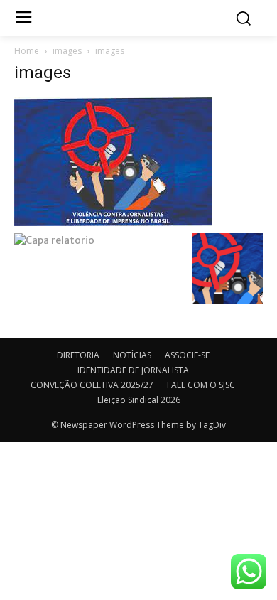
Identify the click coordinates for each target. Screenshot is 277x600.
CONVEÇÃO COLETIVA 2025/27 (92, 385)
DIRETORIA (78, 355)
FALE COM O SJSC (201, 385)
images (67, 51)
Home (26, 51)
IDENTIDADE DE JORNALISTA (133, 370)
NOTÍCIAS (132, 355)
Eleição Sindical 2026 (138, 400)
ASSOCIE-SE (187, 355)
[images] (113, 160)
